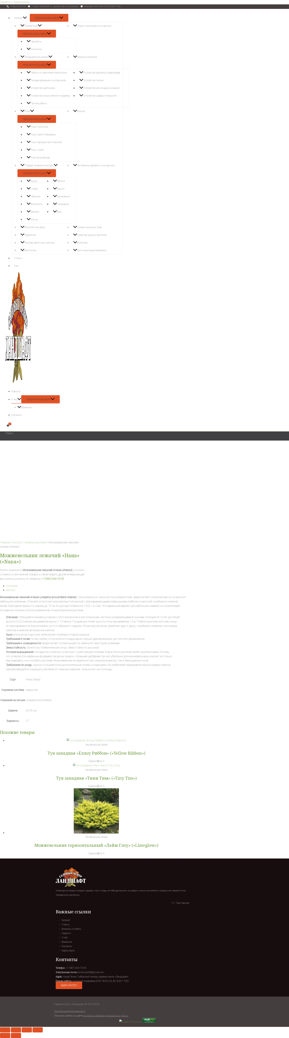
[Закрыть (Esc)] (5, 1029)
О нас (14, 399)
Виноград (82, 242)
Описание (11, 585)
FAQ (16, 265)
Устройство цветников (43, 88)
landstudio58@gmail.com (91, 972)
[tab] (96, 586)
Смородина (63, 204)
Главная (5, 542)
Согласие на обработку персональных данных (105, 1015)
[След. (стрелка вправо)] (16, 1035)
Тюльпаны (36, 49)
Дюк (59, 211)
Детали (10, 590)
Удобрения (30, 235)
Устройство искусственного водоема (50, 95)
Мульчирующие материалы (92, 250)
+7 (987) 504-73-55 (53, 578)
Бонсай (81, 111)
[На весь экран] (27, 1029)
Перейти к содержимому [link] (15, 2)
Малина (35, 211)
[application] (25, 18)
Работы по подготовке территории (49, 72)
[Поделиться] (16, 1029)
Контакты (16, 415)
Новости (15, 391)
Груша (34, 181)
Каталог (18, 18)
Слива (34, 188)
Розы (27, 111)
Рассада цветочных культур (39, 242)
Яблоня (61, 181)
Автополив (30, 250)
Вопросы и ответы (71, 928)
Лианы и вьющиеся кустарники (94, 25)
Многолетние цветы (34, 227)
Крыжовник (63, 196)
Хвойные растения (87, 57)
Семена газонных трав (89, 227)
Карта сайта (68, 950)
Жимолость (37, 204)
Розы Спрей (37, 149)
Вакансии (26, 407)
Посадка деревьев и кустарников (48, 80)
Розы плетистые (39, 126)
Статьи (18, 258)
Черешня (35, 196)
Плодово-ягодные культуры (39, 165)
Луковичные (31, 25)
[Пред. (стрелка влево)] (5, 1035)
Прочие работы (39, 103)
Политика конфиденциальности (69, 1011)
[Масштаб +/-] (38, 1029)
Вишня (60, 188)
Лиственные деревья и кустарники (96, 165)
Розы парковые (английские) (46, 142)
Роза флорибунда (40, 157)
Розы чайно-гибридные (43, 134)
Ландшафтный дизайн (36, 57)
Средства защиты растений (92, 235)
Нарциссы (36, 41)
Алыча (34, 219)
